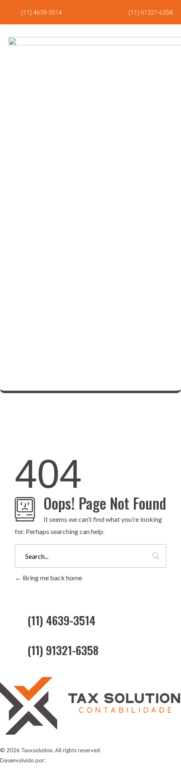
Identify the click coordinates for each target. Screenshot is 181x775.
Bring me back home (51, 578)
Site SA (55, 760)
